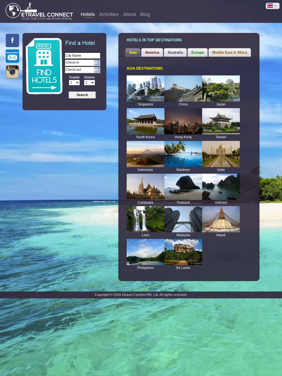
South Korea (145, 137)
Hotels (88, 14)
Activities (109, 14)
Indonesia (145, 170)
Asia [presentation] (133, 52)
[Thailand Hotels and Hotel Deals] (183, 187)
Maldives (183, 170)
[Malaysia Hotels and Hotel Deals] (183, 219)
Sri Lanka (183, 268)
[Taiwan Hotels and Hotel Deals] (221, 121)
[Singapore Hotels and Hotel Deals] (145, 88)
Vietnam (221, 203)
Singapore (145, 104)
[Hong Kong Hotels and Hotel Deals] (183, 121)
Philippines (145, 268)
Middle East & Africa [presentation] (229, 52)
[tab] (132, 52)
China (183, 104)
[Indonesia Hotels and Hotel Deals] (145, 154)
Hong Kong (183, 137)
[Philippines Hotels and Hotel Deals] (145, 252)
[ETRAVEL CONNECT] (39, 11)
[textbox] (82, 55)
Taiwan (221, 137)
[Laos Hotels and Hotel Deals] (145, 219)
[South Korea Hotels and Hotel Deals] (145, 121)
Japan (221, 104)
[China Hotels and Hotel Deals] (183, 88)
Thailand (183, 203)
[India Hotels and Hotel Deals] (221, 154)
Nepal (221, 235)
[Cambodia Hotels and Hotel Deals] (145, 187)
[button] (273, 6)
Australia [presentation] (175, 52)
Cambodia (145, 203)
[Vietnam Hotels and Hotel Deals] (221, 187)
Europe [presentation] (197, 52)
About (129, 14)
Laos (145, 235)
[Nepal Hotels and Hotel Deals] (221, 219)
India (221, 170)
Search (82, 95)
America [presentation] (152, 52)
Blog (145, 14)
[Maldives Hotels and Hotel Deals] (183, 154)
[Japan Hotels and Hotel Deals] (221, 88)
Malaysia (183, 235)
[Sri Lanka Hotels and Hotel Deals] (183, 252)
